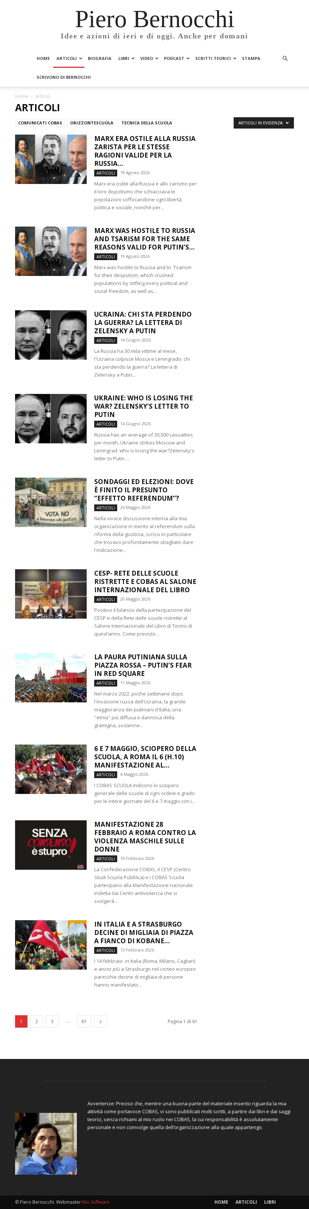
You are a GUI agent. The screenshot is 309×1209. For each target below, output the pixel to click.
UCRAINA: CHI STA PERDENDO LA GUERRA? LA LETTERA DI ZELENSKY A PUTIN (143, 322)
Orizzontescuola (91, 123)
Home (43, 58)
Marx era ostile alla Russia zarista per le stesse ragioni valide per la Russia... (145, 151)
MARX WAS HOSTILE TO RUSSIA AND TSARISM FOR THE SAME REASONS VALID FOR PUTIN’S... (144, 238)
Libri (123, 58)
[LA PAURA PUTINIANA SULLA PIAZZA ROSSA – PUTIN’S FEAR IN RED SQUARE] (51, 677)
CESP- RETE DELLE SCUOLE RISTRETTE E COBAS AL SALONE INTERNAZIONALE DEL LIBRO (145, 581)
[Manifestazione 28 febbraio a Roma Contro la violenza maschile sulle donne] (51, 845)
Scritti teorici (213, 58)
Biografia (100, 58)
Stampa (251, 58)
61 (84, 1021)
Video (146, 58)
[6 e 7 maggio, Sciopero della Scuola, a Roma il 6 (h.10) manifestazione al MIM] (51, 769)
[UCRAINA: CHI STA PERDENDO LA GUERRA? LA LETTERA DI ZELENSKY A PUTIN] (51, 335)
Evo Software (96, 1202)
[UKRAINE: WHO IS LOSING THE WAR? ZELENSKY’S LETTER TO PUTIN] (51, 418)
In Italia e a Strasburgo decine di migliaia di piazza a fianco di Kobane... (143, 932)
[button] (285, 58)
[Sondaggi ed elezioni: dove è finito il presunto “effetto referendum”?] (51, 502)
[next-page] (100, 1021)
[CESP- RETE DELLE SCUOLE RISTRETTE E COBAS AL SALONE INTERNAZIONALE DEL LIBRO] (51, 594)
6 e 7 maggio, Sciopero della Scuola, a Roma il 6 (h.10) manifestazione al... (145, 756)
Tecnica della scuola (146, 123)
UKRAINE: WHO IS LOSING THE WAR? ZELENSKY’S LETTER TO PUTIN (143, 406)
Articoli (67, 58)
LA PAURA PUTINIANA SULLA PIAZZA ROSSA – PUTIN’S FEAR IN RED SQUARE (143, 665)
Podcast (174, 58)
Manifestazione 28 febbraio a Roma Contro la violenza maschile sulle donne (145, 837)
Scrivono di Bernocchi (64, 77)
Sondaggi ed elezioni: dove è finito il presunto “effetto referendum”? (144, 490)
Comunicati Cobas (40, 123)
